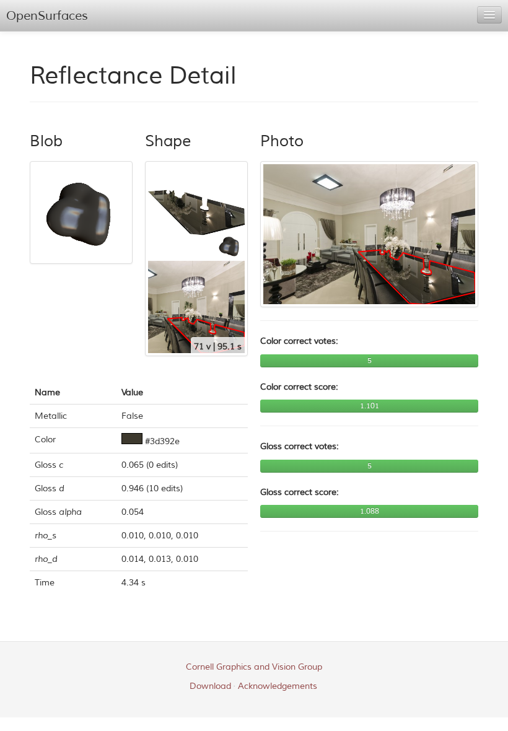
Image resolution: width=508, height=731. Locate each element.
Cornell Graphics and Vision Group (254, 667)
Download (210, 686)
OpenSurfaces (47, 16)
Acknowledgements (277, 686)
